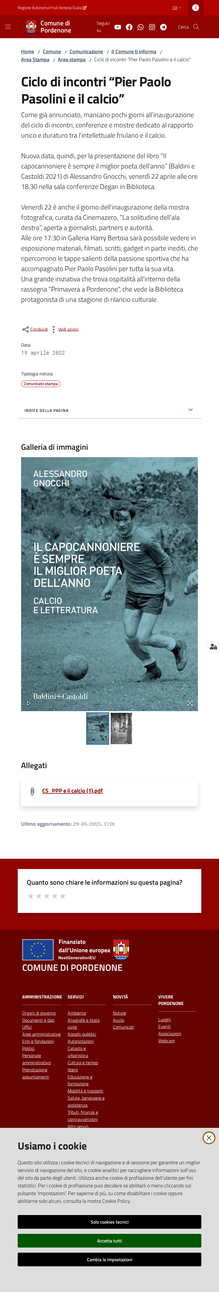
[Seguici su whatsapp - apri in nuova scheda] (138, 26)
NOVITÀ (120, 997)
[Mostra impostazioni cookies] (213, 646)
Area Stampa (35, 59)
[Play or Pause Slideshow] (29, 703)
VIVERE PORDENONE (171, 1000)
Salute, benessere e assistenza (86, 1101)
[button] (196, 27)
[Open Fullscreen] (190, 703)
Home (27, 51)
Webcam (166, 1040)
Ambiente (77, 1013)
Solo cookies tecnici (110, 1221)
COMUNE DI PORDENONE (72, 967)
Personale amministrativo (36, 1059)
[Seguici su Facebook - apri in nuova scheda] (127, 26)
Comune (52, 51)
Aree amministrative (41, 1034)
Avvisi (118, 1020)
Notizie (119, 1013)
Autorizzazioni (81, 1041)
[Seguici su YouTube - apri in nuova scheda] (115, 26)
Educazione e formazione (80, 1080)
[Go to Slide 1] (97, 728)
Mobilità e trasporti (85, 1090)
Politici (28, 1048)
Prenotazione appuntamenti (35, 1073)
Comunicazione (86, 51)
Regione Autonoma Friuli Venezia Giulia (50, 8)
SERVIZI (76, 997)
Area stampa (72, 59)
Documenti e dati (38, 1020)
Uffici (27, 1027)
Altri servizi (78, 1126)
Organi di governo (39, 1013)
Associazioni (169, 1033)
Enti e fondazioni (38, 1041)
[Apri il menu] (8, 26)
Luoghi (164, 1019)
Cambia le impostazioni (109, 1259)
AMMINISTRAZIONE (42, 997)
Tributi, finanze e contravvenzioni (83, 1116)
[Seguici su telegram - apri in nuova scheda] (161, 26)
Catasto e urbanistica (78, 1052)
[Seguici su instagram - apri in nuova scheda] (149, 26)
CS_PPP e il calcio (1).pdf (72, 790)
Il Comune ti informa (133, 51)
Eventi (164, 1026)
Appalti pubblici (82, 1034)
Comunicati (123, 1027)
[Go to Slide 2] (121, 728)
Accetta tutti (109, 1240)
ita (175, 8)
